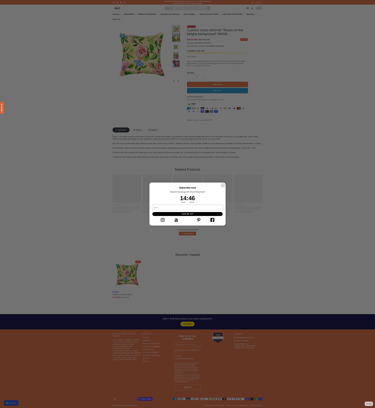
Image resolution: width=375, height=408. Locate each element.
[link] (163, 220)
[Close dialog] (223, 185)
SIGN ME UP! (187, 214)
